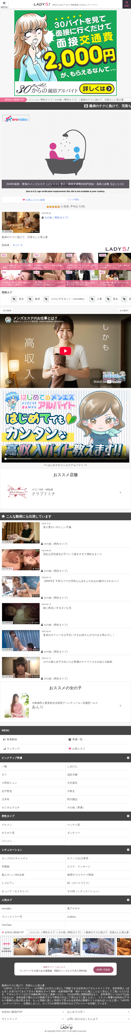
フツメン (7, 841)
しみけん (72, 766)
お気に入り (78, 748)
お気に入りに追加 (35, 200)
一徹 (4, 766)
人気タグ (7, 899)
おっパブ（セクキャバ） (16, 891)
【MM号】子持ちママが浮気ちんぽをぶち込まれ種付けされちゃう (81, 580)
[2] (50, 206)
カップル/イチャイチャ (15, 858)
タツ (4, 774)
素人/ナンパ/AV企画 (13, 874)
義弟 (37, 299)
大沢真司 (72, 782)
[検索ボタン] (126, 4)
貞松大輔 (72, 774)
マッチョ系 (73, 824)
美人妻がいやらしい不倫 (57, 527)
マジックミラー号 (12, 916)
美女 (21, 299)
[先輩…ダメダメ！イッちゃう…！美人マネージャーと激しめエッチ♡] (29, 946)
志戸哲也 (7, 791)
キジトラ (18, 245)
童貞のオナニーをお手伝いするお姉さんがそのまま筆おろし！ (79, 634)
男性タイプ (8, 816)
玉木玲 (5, 799)
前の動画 (7, 310)
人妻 (99, 299)
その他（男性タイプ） (57, 217)
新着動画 (12, 739)
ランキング (13, 748)
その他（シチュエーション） (83, 891)
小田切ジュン (9, 782)
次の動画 (124, 310)
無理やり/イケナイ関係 (80, 874)
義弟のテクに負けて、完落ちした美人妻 (23, 985)
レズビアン (8, 882)
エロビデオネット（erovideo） (68, 299)
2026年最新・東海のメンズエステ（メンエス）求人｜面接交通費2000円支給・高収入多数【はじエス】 (65, 183)
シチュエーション (12, 849)
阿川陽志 (72, 799)
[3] (53, 206)
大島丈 (71, 791)
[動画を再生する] (21, 222)
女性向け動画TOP (12, 1011)
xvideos (71, 916)
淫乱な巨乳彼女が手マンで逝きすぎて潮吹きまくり (72, 554)
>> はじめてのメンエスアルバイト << (65, 465)
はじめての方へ (76, 1011)
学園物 (5, 866)
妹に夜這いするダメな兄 (57, 607)
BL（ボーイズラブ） (79, 882)
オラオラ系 (8, 832)
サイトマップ (9, 1018)
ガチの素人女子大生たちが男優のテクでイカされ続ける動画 (77, 661)
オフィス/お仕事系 (77, 858)
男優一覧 (77, 739)
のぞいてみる (103, 969)
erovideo (6, 908)
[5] (58, 206)
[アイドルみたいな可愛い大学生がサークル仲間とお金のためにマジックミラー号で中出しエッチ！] (64, 946)
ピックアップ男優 (12, 757)
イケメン (7, 824)
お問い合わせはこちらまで (82, 1018)
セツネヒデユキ (11, 807)
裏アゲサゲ (73, 908)
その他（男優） (76, 807)
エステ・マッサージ (78, 866)
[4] (56, 206)
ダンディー (73, 832)
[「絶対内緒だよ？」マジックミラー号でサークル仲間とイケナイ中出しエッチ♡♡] (98, 946)
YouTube (6, 924)
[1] (47, 206)
